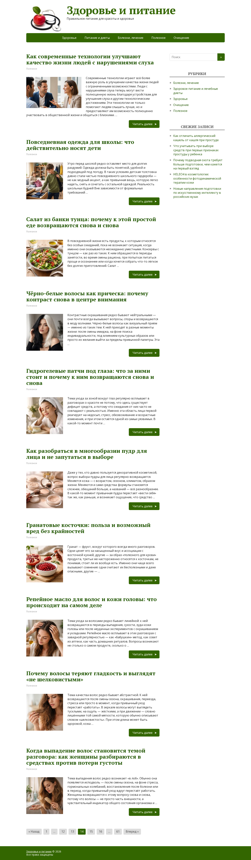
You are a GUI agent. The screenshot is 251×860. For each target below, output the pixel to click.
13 (72, 831)
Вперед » (132, 831)
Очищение (181, 38)
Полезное (158, 38)
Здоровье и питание (39, 851)
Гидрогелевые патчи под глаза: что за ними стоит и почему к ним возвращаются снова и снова (90, 377)
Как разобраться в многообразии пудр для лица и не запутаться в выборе (86, 454)
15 (91, 831)
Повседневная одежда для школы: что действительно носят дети (80, 145)
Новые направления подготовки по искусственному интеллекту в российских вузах (197, 193)
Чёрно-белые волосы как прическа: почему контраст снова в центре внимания (87, 296)
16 (100, 831)
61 (118, 831)
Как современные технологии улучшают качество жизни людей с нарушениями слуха (90, 59)
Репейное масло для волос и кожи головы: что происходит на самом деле (91, 602)
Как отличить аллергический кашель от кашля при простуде (196, 138)
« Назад (34, 831)
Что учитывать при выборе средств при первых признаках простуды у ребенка (195, 150)
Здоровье (69, 38)
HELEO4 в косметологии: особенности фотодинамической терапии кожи (197, 178)
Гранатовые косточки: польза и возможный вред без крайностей (88, 528)
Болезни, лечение (130, 38)
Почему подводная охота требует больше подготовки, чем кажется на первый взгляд (198, 164)
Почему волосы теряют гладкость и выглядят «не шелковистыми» (90, 676)
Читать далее (142, 124)
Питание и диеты (97, 38)
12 (63, 831)
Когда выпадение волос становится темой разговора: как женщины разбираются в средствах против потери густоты (85, 756)
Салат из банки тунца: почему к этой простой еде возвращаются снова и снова (91, 222)
